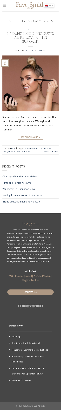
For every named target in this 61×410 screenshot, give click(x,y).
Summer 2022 (45, 148)
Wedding (16, 336)
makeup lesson (31, 148)
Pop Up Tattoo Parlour (32, 373)
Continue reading (30, 137)
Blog (30, 29)
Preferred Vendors (42, 276)
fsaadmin (42, 50)
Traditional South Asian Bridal (26, 343)
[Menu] (4, 6)
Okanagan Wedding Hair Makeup (20, 176)
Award (29, 276)
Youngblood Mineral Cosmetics (16, 151)
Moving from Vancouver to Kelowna (22, 195)
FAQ (11, 276)
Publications (33, 280)
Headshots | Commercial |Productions (30, 349)
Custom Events (19, 368)
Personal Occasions (21, 380)
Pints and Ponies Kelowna (16, 182)
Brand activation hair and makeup (21, 201)
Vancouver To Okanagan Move (18, 189)
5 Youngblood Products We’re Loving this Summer (30, 37)
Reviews (19, 276)
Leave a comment (51, 151)
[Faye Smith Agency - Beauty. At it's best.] (30, 6)
